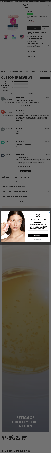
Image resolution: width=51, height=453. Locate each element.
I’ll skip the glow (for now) (37, 239)
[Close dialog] (49, 212)
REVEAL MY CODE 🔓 (37, 235)
